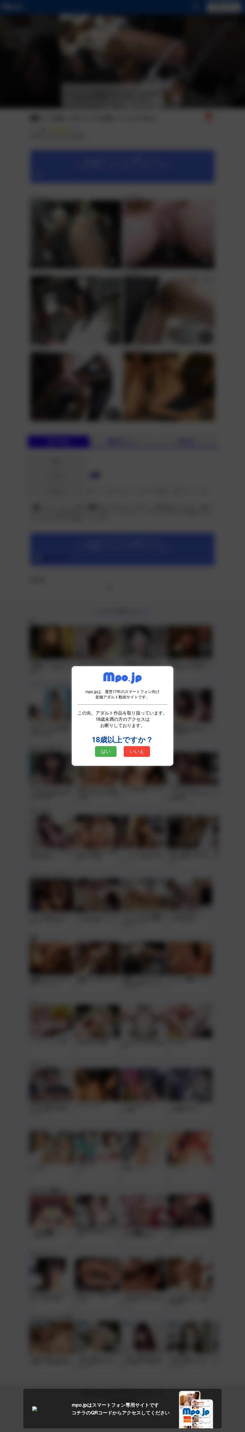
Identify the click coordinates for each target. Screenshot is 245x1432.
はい (106, 751)
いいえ (137, 751)
